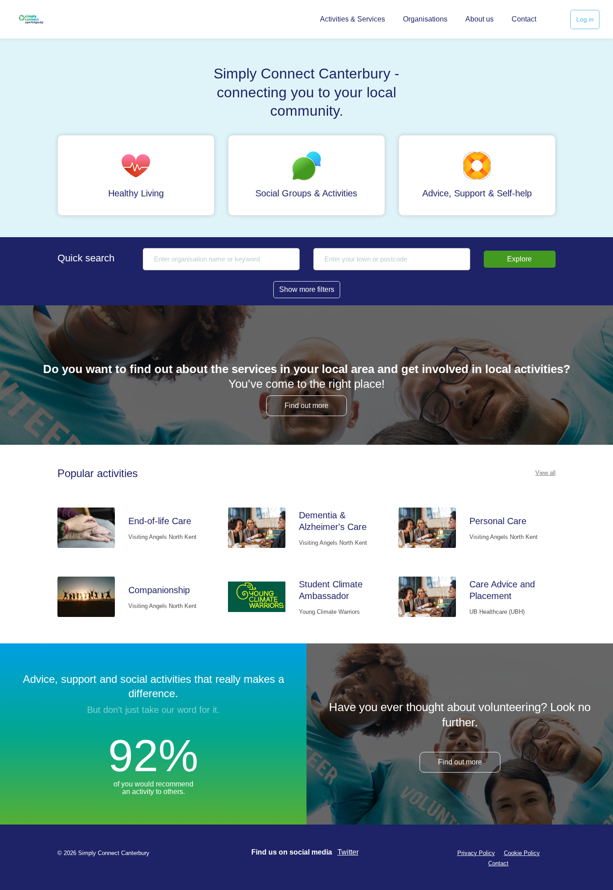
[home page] (43, 19)
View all (545, 472)
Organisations (425, 19)
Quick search (85, 258)
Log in (585, 19)
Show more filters (306, 289)
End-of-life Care (159, 521)
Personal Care (497, 521)
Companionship (159, 590)
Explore (519, 259)
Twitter (348, 852)
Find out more (306, 405)
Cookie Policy (522, 853)
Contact (524, 19)
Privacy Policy (476, 853)
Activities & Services (352, 19)
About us (479, 19)
